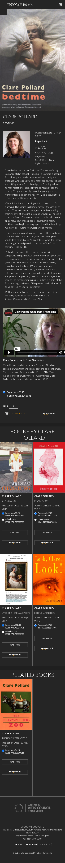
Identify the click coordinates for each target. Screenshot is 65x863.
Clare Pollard (11, 496)
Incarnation (41, 500)
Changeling (9, 500)
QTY (5, 405)
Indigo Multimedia (44, 853)
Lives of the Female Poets (16, 613)
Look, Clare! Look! (44, 613)
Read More (15, 533)
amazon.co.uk (48, 413)
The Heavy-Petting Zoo (14, 738)
